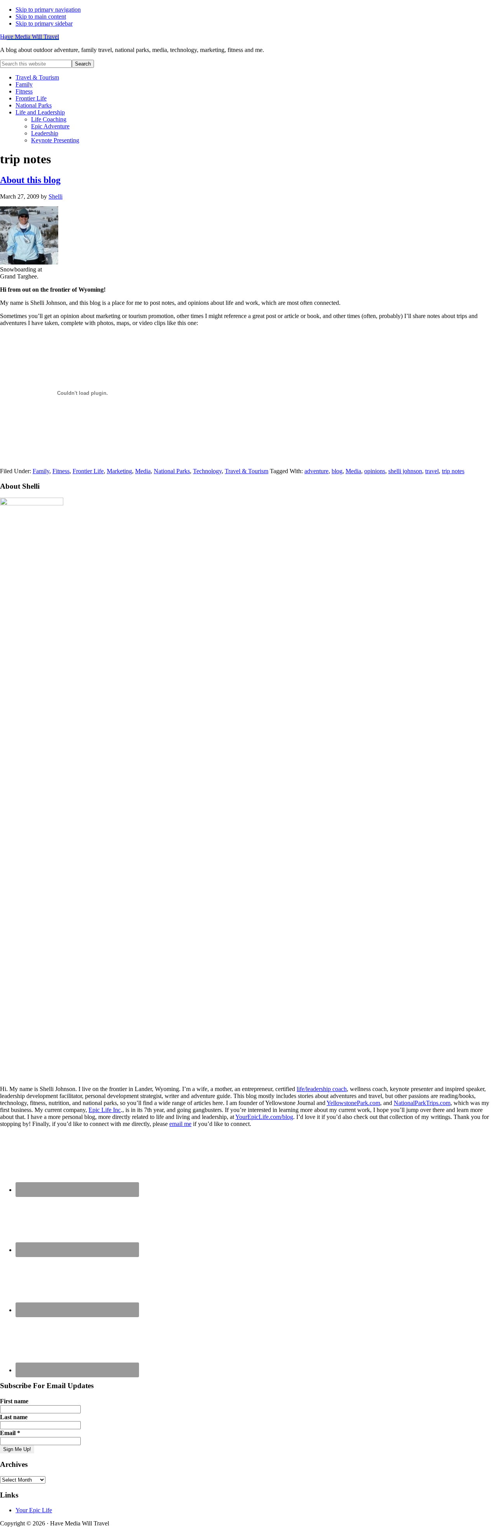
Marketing (119, 471)
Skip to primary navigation (48, 9)
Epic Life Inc (105, 1110)
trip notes (453, 471)
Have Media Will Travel (29, 36)
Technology (207, 471)
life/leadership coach (322, 1089)
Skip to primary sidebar (44, 23)
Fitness (61, 471)
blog (337, 471)
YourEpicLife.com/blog (264, 1117)
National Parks (172, 471)
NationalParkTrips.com (422, 1103)
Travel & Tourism (246, 471)
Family (41, 471)
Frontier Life (88, 471)
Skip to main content (41, 16)
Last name (14, 1417)
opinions (374, 471)
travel (432, 471)
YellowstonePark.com (353, 1103)
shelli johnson (405, 471)
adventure (316, 471)
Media (143, 471)
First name (14, 1401)
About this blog (30, 180)
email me (180, 1124)
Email (10, 1433)
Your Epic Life (34, 1510)
